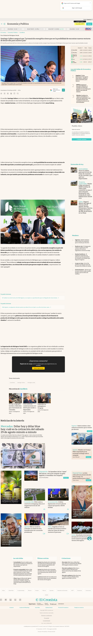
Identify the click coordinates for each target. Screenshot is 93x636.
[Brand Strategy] (47, 604)
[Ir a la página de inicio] (5, 24)
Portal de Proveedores (63, 607)
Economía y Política (13, 32)
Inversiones (88, 590)
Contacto (11, 607)
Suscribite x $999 (80, 23)
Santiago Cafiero (21, 382)
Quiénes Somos (48, 607)
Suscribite (37, 607)
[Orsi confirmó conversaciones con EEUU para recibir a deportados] (29, 398)
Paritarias (79, 590)
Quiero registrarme (38, 368)
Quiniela (51, 590)
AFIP (72, 590)
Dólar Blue (11, 590)
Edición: (87, 19)
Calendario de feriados (62, 590)
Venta (86, 47)
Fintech (37, 590)
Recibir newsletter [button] (82, 139)
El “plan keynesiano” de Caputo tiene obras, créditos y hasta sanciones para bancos (82, 78)
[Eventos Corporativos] (40, 604)
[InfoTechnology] (61, 604)
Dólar (3, 590)
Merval (44, 590)
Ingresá (89, 24)
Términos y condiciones (46, 615)
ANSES (46, 595)
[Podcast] (53, 604)
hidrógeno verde (31, 382)
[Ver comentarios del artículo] (17, 93)
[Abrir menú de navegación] (1, 24)
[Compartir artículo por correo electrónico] (14, 93)
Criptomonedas (20, 590)
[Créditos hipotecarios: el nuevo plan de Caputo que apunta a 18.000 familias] (58, 494)
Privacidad (46, 618)
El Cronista (3, 32)
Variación (80, 47)
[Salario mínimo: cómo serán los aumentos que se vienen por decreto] (82, 439)
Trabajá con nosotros (79, 607)
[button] (89, 539)
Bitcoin (29, 590)
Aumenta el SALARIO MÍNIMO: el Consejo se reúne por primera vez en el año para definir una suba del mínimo (83, 88)
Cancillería (22, 32)
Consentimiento (46, 620)
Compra (90, 47)
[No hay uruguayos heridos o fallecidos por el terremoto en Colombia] (15, 398)
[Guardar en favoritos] (63, 90)
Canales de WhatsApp (24, 607)
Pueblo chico (77, 126)
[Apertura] (32, 604)
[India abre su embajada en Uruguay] (44, 398)
